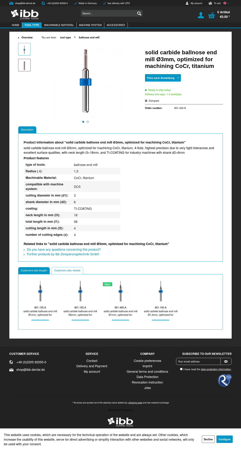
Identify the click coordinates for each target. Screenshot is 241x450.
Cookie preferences (147, 360)
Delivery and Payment (91, 366)
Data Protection (147, 376)
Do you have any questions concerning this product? (63, 249)
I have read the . (207, 369)
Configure (225, 439)
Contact (91, 360)
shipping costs (135, 402)
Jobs (147, 387)
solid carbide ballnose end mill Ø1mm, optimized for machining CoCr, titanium (40, 312)
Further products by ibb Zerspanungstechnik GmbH (62, 254)
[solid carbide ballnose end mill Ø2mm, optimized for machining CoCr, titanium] (80, 291)
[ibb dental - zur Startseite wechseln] (120, 422)
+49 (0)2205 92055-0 (57, 3)
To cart (217, 3)
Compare (153, 100)
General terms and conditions (147, 371)
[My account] (198, 17)
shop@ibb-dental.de (25, 3)
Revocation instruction (147, 382)
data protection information (216, 369)
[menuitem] (112, 13)
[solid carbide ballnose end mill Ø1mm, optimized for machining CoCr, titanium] (40, 291)
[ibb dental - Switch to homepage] (25, 14)
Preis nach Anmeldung (160, 78)
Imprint (147, 366)
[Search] (139, 13)
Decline (208, 439)
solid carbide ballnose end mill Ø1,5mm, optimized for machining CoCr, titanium (160, 312)
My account (196, 3)
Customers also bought (34, 270)
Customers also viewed (67, 270)
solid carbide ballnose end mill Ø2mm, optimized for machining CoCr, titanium (80, 312)
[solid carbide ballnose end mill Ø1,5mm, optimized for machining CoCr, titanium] (160, 291)
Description (27, 129)
